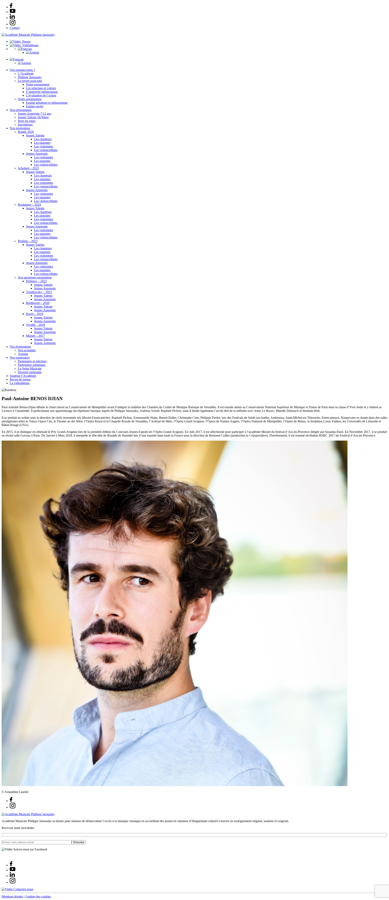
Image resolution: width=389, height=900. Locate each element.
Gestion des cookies (38, 896)
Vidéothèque (29, 45)
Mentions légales (12, 896)
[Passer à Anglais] (32, 52)
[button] (25, 49)
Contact (15, 28)
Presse (25, 41)
